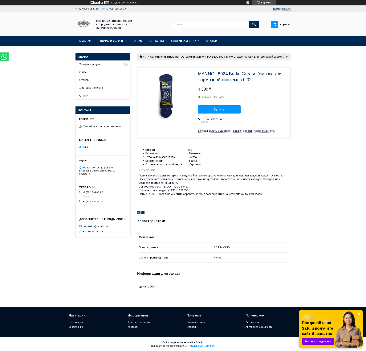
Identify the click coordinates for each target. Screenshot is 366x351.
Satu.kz (200, 342)
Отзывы (84, 79)
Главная (85, 40)
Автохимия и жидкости (164, 56)
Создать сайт (118, 2)
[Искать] (254, 24)
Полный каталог (196, 322)
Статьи (211, 40)
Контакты (156, 40)
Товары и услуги (110, 40)
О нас (138, 40)
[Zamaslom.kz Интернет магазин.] (83, 31)
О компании (76, 326)
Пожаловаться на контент (201, 346)
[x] (142, 213)
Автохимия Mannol (192, 56)
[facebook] (138, 213)
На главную (76, 322)
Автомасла (252, 322)
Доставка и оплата (185, 40)
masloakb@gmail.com (95, 226)
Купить (219, 109)
